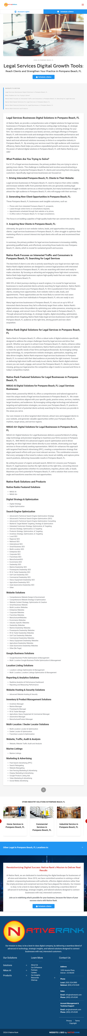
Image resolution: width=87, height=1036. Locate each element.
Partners (34, 970)
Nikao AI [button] (7, 970)
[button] (83, 4)
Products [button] (7, 975)
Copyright (73, 1023)
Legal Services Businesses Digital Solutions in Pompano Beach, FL (26, 92)
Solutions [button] (7, 965)
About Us (34, 965)
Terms (77, 1021)
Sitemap (34, 980)
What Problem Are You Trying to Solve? (17, 95)
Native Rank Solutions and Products (16, 108)
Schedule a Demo (67, 11)
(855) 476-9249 (73, 985)
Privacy (69, 1021)
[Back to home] (10, 4)
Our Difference (36, 968)
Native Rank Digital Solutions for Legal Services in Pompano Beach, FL (27, 102)
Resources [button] (35, 978)
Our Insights (35, 975)
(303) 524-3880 (71, 983)
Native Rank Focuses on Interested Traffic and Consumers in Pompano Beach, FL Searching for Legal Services (40, 98)
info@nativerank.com (74, 995)
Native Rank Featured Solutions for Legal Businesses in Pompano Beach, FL (29, 105)
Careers (34, 973)
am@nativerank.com (73, 1010)
